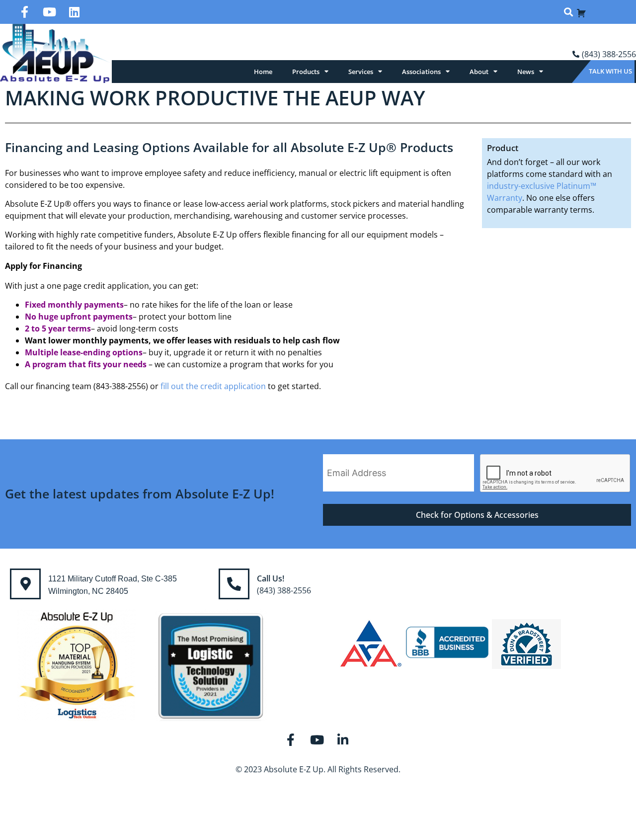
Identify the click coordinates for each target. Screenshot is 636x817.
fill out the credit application (213, 386)
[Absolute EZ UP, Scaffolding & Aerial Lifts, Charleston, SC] (447, 644)
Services (360, 71)
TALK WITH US (610, 71)
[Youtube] (50, 12)
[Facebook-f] (25, 12)
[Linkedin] (74, 12)
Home (263, 71)
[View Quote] (581, 12)
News (525, 71)
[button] (568, 12)
